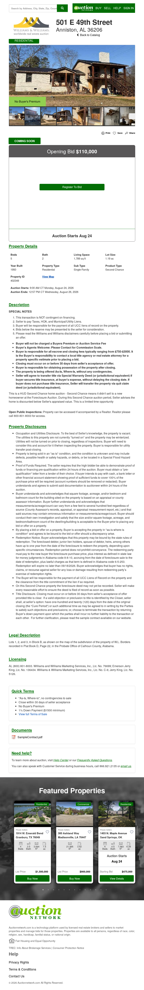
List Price (20, 871)
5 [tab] (64, 889)
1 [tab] (43, 889)
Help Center (60, 760)
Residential (41, 804)
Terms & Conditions (22, 969)
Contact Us (16, 976)
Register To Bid (72, 187)
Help (117, 8)
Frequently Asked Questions (94, 760)
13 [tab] (106, 889)
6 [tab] (69, 889)
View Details (117, 878)
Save (120, 133)
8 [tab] (80, 889)
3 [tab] (53, 889)
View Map (48, 276)
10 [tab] (90, 889)
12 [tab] (101, 889)
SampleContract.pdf (30, 737)
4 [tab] (59, 889)
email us (126, 766)
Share (132, 133)
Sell (107, 8)
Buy (99, 8)
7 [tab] (74, 889)
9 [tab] (85, 889)
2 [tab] (48, 889)
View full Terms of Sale (33, 714)
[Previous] (12, 116)
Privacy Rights (19, 962)
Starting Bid (106, 871)
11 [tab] (95, 889)
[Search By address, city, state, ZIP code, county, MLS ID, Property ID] (62, 8)
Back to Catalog (89, 35)
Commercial (83, 804)
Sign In (128, 8)
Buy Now (32, 878)
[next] (132, 116)
